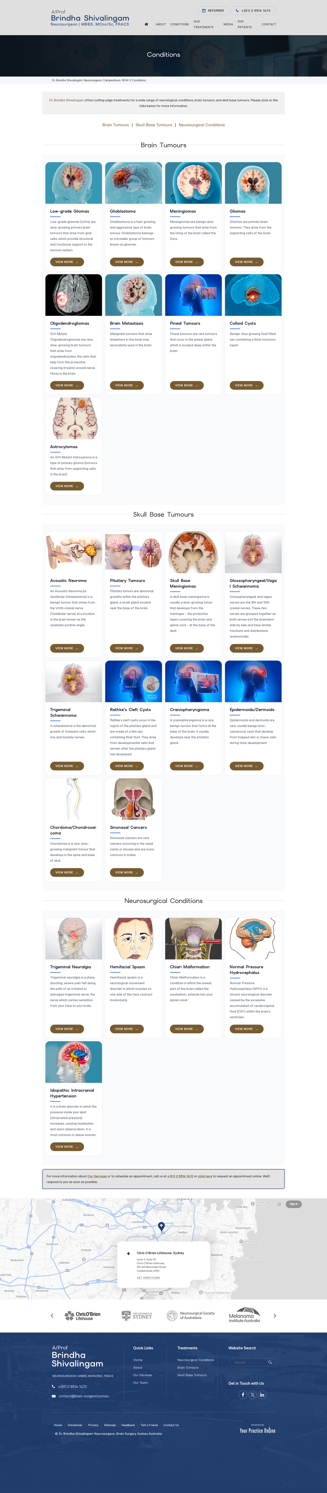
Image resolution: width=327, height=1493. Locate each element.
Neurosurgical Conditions (202, 124)
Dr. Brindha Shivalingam (66, 100)
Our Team (140, 1383)
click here (205, 1176)
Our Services (97, 1176)
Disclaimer (75, 1425)
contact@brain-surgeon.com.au (84, 1396)
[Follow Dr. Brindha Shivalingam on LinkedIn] (262, 1395)
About (137, 1367)
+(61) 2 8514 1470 (256, 10)
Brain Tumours (115, 124)
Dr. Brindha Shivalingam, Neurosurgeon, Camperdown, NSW (90, 80)
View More (64, 262)
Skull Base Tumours (154, 124)
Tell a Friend (149, 1425)
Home (137, 1360)
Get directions (148, 1277)
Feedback (128, 1425)
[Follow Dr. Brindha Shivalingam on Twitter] (252, 1395)
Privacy (93, 1425)
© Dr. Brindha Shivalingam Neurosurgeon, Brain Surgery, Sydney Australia (108, 1434)
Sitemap (110, 1425)
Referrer (216, 10)
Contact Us (171, 1425)
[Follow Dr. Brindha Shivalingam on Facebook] (243, 1395)
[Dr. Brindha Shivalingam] (93, 18)
